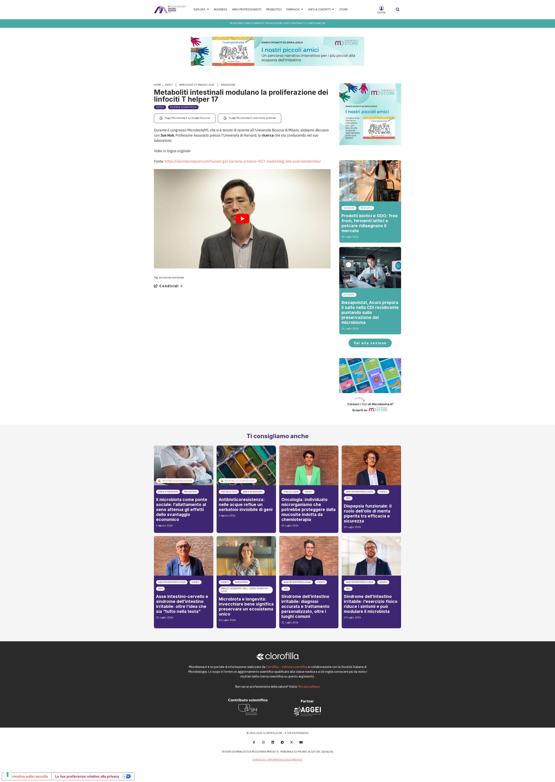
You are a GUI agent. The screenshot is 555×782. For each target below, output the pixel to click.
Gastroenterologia (359, 491)
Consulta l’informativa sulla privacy (277, 759)
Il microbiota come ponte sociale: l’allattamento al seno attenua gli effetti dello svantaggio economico (181, 509)
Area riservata (168, 491)
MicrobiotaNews (308, 686)
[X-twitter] (291, 742)
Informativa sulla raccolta (26, 776)
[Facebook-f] (254, 742)
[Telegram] (282, 742)
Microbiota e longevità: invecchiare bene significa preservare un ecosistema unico (246, 606)
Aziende (349, 207)
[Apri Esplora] (207, 9)
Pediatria (190, 491)
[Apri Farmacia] (302, 9)
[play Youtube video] (242, 218)
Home (157, 84)
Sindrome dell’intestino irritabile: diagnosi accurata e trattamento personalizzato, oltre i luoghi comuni (305, 606)
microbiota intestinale (171, 277)
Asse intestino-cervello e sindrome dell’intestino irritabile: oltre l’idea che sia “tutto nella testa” (182, 604)
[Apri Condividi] (181, 286)
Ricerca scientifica (183, 107)
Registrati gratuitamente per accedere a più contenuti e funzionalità (277, 23)
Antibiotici (229, 491)
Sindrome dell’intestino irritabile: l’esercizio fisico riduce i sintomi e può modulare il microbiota (370, 604)
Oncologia (291, 491)
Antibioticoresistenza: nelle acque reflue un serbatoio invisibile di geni (246, 504)
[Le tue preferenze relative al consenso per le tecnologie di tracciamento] (7, 774)
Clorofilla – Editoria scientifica (286, 667)
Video (169, 84)
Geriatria (241, 582)
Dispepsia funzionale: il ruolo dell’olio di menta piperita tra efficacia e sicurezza (368, 513)
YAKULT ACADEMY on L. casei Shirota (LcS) (244, 590)
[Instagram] (263, 742)
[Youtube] (301, 742)
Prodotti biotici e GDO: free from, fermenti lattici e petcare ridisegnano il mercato (369, 223)
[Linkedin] (272, 742)
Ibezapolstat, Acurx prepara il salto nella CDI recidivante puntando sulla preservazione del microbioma (370, 312)
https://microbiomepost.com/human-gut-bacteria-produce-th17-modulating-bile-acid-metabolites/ (243, 161)
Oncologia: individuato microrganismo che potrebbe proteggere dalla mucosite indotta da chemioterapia (308, 509)
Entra (381, 12)
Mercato (366, 207)
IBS (348, 498)
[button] (398, 9)
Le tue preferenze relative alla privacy (87, 776)
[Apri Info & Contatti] (333, 9)
